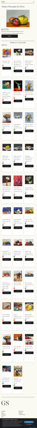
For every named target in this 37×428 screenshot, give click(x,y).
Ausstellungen (3, 414)
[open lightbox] (18, 18)
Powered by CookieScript (32, 427)
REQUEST (9, 36)
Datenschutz (21, 413)
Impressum (20, 412)
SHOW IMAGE (7, 68)
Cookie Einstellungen (22, 414)
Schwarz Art (3, 415)
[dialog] (18, 423)
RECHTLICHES (21, 411)
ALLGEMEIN (3, 411)
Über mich (3, 413)
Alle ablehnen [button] (28, 424)
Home (2, 412)
